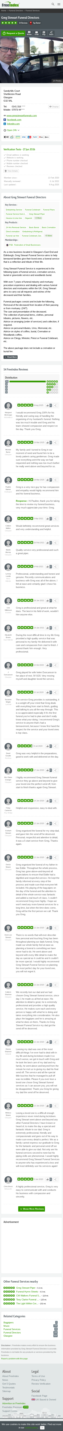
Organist (28, 218)
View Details (11, 171)
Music (7, 1326)
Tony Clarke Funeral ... (27, 1299)
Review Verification (40, 1383)
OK (42, 1428)
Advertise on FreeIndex (14, 1403)
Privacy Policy (38, 1380)
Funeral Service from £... (16, 214)
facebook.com (14, 119)
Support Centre (9, 1411)
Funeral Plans (49, 210)
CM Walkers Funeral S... (28, 1295)
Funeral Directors (16, 11)
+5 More (48, 236)
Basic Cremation (49, 227)
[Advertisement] (31, 1248)
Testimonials (8, 1387)
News (5, 1380)
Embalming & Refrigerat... (33, 232)
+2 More (38, 218)
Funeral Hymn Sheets (27, 1291)
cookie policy (31, 1427)
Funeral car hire (12, 236)
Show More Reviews (31, 1209)
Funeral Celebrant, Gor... (32, 236)
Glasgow (8, 1335)
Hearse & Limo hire (14, 218)
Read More (10, 357)
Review (29, 33)
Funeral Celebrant (32, 210)
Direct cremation (13, 232)
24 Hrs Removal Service (16, 227)
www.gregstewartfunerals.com (22, 115)
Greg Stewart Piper (37, 214)
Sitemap (6, 1391)
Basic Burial (34, 227)
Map (43, 33)
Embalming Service (14, 210)
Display (54, 106)
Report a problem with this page (14, 1359)
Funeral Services (33, 11)
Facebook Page (39, 1395)
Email (37, 33)
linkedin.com (13, 123)
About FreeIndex (10, 1376)
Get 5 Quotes (9, 1383)
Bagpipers (9, 1322)
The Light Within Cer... (27, 1303)
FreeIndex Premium (12, 1407)
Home (3, 11)
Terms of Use (38, 1376)
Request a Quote (13, 33)
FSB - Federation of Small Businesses (25, 245)
